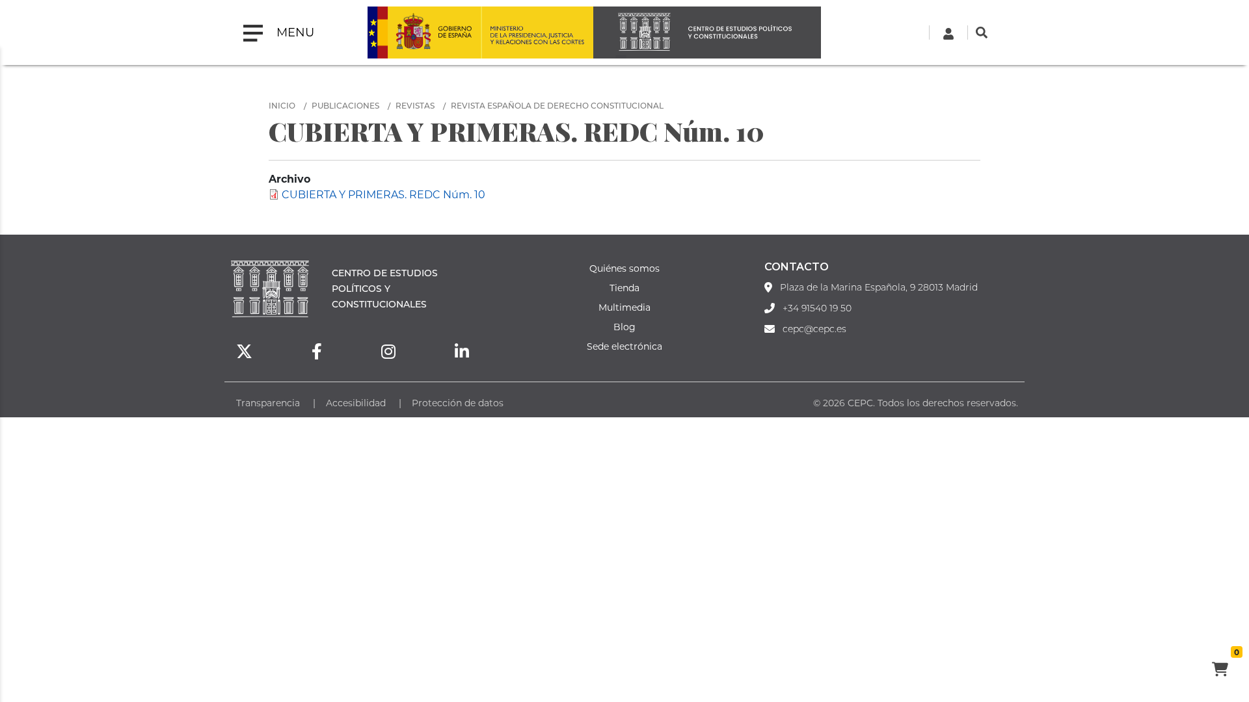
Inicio (282, 105)
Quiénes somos (624, 268)
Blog (624, 326)
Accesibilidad (356, 402)
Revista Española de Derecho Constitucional (557, 105)
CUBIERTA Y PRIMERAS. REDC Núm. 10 (383, 194)
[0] (1219, 670)
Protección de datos (458, 402)
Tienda (624, 287)
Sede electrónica (624, 346)
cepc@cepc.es (814, 329)
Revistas (415, 105)
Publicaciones (345, 105)
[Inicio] (707, 32)
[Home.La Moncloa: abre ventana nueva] (424, 32)
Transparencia (268, 402)
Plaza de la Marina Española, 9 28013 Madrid (879, 287)
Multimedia (624, 307)
